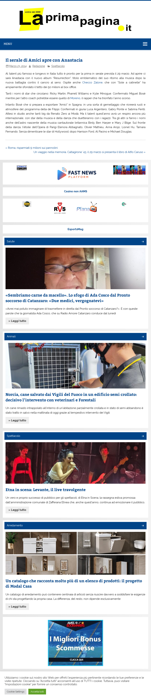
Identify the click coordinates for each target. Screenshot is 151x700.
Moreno (75, 98)
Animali (11, 336)
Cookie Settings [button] (15, 691)
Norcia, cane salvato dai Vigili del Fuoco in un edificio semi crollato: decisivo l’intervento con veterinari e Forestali (71, 397)
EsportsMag (75, 229)
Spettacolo (58, 66)
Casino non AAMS (75, 191)
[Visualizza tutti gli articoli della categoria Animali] (142, 336)
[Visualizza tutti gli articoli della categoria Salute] (142, 241)
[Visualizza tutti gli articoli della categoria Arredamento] (142, 525)
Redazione (38, 66)
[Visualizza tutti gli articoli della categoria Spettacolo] (142, 436)
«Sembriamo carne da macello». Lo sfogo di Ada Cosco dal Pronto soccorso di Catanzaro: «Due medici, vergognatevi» (68, 297)
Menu (8, 44)
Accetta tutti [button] (37, 691)
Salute (11, 241)
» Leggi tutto (17, 321)
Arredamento (15, 525)
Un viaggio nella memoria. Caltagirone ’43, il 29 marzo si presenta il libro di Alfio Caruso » (89, 152)
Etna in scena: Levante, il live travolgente (46, 489)
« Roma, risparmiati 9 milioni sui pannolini (32, 147)
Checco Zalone (92, 82)
